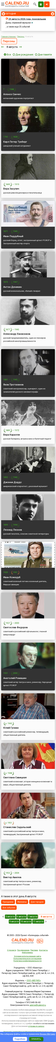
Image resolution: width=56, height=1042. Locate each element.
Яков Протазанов (13, 384)
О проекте (11, 950)
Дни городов (37, 902)
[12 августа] (46, 921)
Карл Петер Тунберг (15, 141)
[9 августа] (20, 46)
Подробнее (20, 1039)
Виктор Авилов (12, 877)
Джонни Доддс (12, 482)
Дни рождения (24, 54)
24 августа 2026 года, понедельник (27, 19)
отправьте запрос (36, 1026)
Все (8, 54)
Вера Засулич (11, 188)
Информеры (27, 952)
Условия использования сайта (27, 956)
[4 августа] (3, 916)
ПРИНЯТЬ (36, 1039)
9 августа (14, 921)
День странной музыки (18, 22)
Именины (22, 902)
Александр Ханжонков (16, 333)
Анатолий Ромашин (14, 678)
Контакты (43, 950)
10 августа (26, 921)
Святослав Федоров (15, 627)
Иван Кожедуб (11, 577)
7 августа (32, 916)
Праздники (8, 902)
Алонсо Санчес (12, 94)
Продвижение (23, 950)
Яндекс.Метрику (47, 1034)
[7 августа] (2, 46)
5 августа (10, 916)
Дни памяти (45, 54)
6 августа (21, 916)
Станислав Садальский (17, 827)
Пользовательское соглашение (27, 958)
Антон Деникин (12, 286)
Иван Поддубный (13, 236)
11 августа (38, 921)
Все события (9, 907)
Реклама (34, 950)
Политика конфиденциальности (27, 961)
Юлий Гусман (11, 727)
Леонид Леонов (12, 529)
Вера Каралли (11, 434)
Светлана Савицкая (15, 777)
